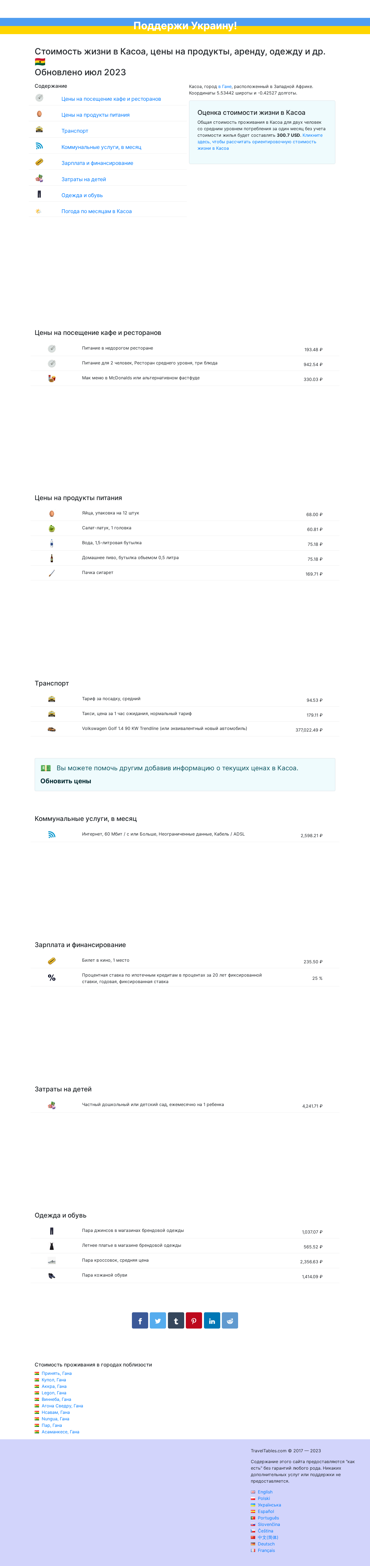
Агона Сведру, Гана (62, 1405)
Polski (263, 1498)
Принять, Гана (57, 1373)
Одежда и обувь (82, 195)
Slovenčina (268, 1524)
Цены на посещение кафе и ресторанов (111, 99)
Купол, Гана (54, 1379)
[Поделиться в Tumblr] (176, 1320)
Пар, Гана (52, 1425)
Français (266, 1550)
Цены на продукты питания (95, 115)
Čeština (265, 1531)
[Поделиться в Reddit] (230, 1320)
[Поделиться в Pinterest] (194, 1320)
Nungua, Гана (55, 1418)
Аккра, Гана (54, 1386)
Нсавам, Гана (56, 1412)
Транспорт (74, 131)
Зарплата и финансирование (97, 163)
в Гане (225, 86)
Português (268, 1518)
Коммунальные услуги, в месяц (101, 147)
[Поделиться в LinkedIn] (212, 1320)
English (264, 1492)
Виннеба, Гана (56, 1399)
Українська (269, 1505)
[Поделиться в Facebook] (140, 1320)
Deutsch (266, 1544)
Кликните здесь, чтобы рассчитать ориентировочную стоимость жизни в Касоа (260, 141)
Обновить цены (65, 781)
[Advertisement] (185, 278)
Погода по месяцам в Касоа (96, 211)
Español (265, 1511)
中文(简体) (267, 1537)
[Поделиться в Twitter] (158, 1320)
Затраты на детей (83, 179)
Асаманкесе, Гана (60, 1431)
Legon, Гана (54, 1392)
